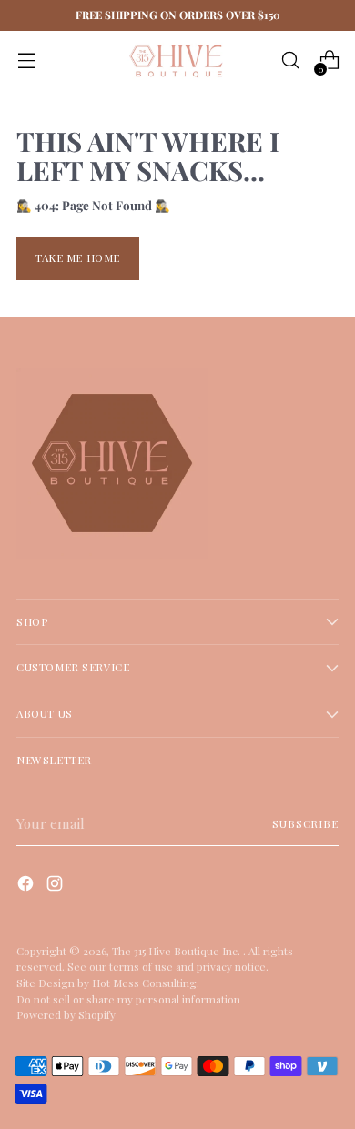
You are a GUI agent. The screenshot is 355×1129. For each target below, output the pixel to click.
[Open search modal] (290, 60)
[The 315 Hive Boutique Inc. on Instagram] (56, 886)
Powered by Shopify (66, 1014)
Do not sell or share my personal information (128, 999)
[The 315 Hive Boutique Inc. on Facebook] (27, 886)
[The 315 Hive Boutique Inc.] (177, 60)
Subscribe (305, 823)
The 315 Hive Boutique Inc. (177, 950)
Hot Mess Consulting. (145, 982)
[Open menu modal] (26, 60)
